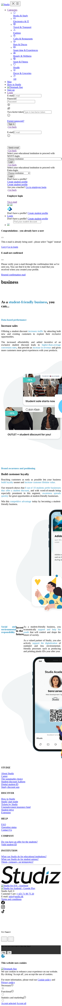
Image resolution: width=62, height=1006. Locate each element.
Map (9, 81)
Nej (3, 952)
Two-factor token (15, 112)
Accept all (21, 1003)
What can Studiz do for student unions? (20, 859)
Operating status (9, 827)
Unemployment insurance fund (16, 807)
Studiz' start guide (9, 801)
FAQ (3, 824)
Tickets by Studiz (9, 804)
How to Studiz (14, 84)
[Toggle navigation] (15, 3)
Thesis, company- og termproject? (17, 862)
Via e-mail (12, 202)
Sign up (11, 90)
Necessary (6, 985)
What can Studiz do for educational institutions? (23, 856)
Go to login (12, 247)
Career (4, 776)
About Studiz (7, 773)
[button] (11, 124)
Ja (9, 952)
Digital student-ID (9, 784)
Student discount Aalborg (13, 781)
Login (10, 216)
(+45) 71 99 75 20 (25, 893)
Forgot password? (15, 121)
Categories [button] (12, 10)
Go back (12, 127)
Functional (6, 991)
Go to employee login (36, 187)
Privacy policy (8, 982)
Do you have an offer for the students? (19, 842)
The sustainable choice (12, 779)
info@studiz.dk (16, 896)
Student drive (7, 810)
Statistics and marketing (12, 997)
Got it (4, 247)
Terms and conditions (11, 899)
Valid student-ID (9, 844)
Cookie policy (44, 979)
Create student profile (17, 181)
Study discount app (10, 787)
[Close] (2, 237)
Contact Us (6, 830)
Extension (6, 812)
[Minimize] (4, 939)
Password (11, 98)
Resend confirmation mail (13, 274)
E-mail (10, 95)
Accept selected (8, 1003)
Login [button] (10, 92)
